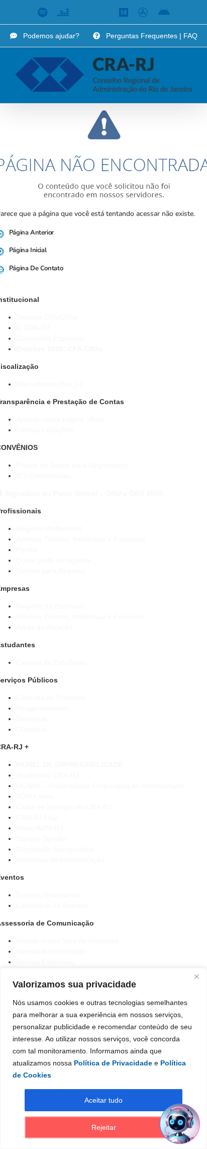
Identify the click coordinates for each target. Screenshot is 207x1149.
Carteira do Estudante (51, 662)
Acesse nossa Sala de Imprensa (67, 941)
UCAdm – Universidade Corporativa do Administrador (100, 786)
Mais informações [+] (49, 384)
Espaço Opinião (41, 838)
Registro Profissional (48, 528)
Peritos (27, 550)
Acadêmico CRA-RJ (47, 775)
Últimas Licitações (44, 430)
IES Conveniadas (43, 476)
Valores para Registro (50, 571)
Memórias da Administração (60, 860)
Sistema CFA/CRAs (46, 317)
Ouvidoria (31, 729)
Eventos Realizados (47, 895)
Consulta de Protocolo (51, 698)
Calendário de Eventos (52, 905)
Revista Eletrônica (44, 962)
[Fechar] (196, 976)
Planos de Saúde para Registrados (71, 465)
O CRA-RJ (32, 328)
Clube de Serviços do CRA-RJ (64, 807)
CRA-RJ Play (36, 817)
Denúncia (31, 719)
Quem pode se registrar (54, 560)
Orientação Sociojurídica (55, 849)
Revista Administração (51, 951)
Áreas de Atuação (44, 627)
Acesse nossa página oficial (60, 419)
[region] (103, 1058)
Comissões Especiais (49, 338)
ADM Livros (34, 796)
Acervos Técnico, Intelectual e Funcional (80, 539)
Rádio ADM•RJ (39, 828)
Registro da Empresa (49, 606)
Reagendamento (42, 708)
